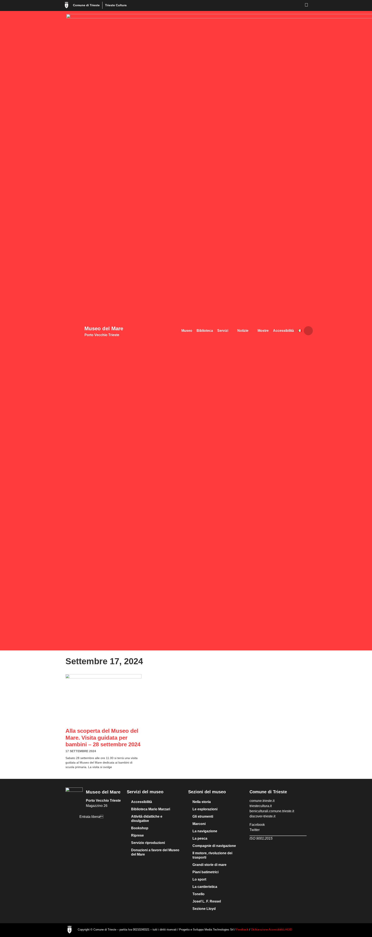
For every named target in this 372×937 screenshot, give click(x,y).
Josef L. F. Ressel (206, 901)
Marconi (199, 824)
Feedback (242, 929)
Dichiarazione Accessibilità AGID (271, 929)
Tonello (198, 894)
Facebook (257, 824)
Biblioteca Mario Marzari (150, 809)
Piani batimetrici (205, 872)
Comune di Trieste (86, 5)
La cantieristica (204, 887)
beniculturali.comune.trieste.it (272, 811)
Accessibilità (283, 330)
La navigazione (204, 831)
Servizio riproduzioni (148, 843)
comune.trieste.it (262, 801)
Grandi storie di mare (209, 865)
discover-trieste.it (262, 816)
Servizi (222, 330)
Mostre (263, 330)
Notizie (242, 330)
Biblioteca (205, 330)
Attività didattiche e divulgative (146, 819)
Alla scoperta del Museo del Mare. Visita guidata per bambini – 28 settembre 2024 (102, 737)
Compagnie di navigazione (214, 846)
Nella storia (201, 802)
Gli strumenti (202, 816)
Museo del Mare (103, 328)
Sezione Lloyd (204, 908)
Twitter (255, 830)
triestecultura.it (261, 806)
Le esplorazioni (204, 809)
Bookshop (139, 828)
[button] (308, 330)
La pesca (199, 838)
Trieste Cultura (116, 5)
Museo (186, 330)
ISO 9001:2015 (261, 838)
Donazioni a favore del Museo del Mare (155, 852)
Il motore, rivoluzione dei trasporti (212, 855)
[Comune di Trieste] (66, 5)
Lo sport (199, 879)
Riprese (137, 835)
